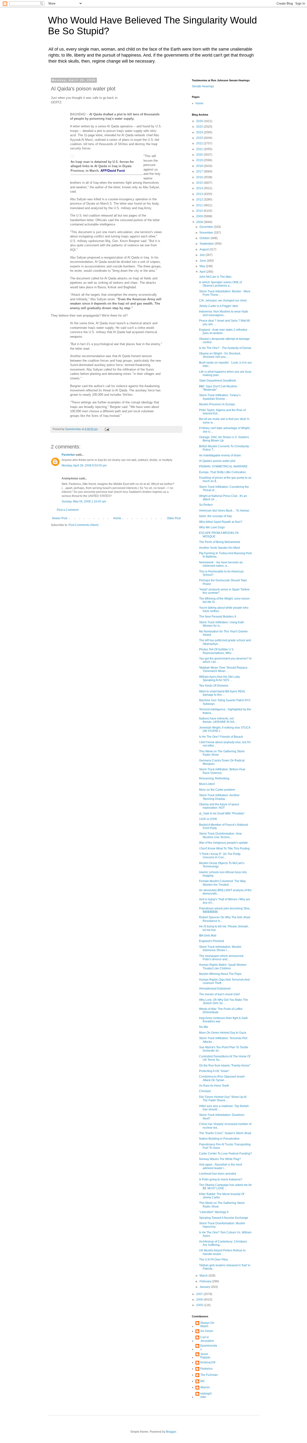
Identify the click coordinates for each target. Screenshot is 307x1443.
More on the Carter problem (217, 789)
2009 (200, 216)
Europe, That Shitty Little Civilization (222, 472)
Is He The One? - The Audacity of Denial (225, 348)
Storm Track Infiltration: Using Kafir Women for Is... (221, 624)
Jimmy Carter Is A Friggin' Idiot (218, 306)
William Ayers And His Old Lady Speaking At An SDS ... (219, 678)
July (203, 255)
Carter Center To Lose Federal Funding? (225, 1153)
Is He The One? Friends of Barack (221, 736)
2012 (200, 199)
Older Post (174, 518)
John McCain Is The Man (215, 276)
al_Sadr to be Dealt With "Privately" (222, 813)
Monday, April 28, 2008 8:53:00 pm (84, 465)
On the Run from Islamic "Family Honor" (224, 1065)
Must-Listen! (207, 784)
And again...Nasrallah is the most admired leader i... (220, 1166)
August (204, 249)
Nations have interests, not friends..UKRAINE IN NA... (217, 720)
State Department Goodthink (217, 380)
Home (117, 518)
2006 (200, 1299)
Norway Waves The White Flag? (220, 1159)
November (207, 232)
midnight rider (206, 1395)
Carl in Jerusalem (207, 1339)
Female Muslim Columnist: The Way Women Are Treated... (222, 882)
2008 (200, 222)
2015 (200, 182)
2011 (200, 205)
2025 (200, 126)
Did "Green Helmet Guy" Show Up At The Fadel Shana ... (222, 1098)
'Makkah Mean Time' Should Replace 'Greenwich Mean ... (223, 669)
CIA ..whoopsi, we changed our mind (223, 300)
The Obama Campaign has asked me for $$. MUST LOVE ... (225, 1186)
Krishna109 (207, 1362)
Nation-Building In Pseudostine (219, 1138)
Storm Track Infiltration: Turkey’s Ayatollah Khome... (220, 397)
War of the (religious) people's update (223, 842)
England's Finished (211, 941)
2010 (200, 210)
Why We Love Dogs (212, 527)
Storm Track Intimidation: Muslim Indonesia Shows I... (220, 948)
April (203, 271)
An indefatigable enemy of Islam (220, 455)
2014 (200, 188)
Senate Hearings (203, 86)
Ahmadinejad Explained (214, 988)
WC (202, 1381)
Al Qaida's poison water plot (217, 461)
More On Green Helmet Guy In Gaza (222, 1032)
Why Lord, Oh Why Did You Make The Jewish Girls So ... (223, 1001)
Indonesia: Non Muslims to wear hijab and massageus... (223, 313)
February (206, 1281)
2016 (200, 177)
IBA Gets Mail (207, 935)
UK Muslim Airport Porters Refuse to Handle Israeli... (222, 1252)
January (205, 1287)
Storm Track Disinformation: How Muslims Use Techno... (220, 835)
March (204, 1275)
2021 (200, 149)
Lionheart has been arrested (217, 1173)
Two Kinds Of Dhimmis (213, 685)
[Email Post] (107, 429)
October (205, 238)
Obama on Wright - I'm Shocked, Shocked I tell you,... (220, 355)
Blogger (171, 1431)
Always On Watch (207, 1324)
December (207, 227)
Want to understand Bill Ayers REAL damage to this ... (222, 693)
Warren (205, 1387)
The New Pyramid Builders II (217, 616)
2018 (200, 166)
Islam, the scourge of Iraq (215, 516)
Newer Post (59, 518)
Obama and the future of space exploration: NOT (219, 806)
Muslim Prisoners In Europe (217, 404)
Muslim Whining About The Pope (220, 974)
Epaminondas (208, 1347)
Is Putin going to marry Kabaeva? (220, 1179)
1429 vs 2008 (208, 819)
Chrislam (205, 1091)
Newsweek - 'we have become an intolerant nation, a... (221, 564)
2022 (200, 143)
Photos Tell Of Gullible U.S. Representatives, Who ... (216, 651)
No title (203, 1027)
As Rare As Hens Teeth (214, 1085)
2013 (200, 194)
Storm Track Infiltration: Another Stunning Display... (219, 797)
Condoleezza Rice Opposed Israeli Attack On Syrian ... (222, 1078)
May (203, 266)
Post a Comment (67, 510)
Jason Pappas (205, 1355)
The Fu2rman (209, 1375)
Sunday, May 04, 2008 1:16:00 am (84, 501)
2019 (200, 160)
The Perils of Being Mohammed (219, 542)
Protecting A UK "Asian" (214, 1071)
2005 (200, 1305)
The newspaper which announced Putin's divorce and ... (221, 957)
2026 (200, 121)
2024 (200, 132)
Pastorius (68, 454)
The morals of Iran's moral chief (219, 994)
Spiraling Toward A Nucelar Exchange (223, 1217)
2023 (200, 138)
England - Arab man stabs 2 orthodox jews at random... (223, 331)
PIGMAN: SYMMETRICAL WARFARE (223, 466)
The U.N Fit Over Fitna (213, 1259)
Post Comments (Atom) (84, 525)
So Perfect (206, 505)
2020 (200, 154)
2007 (200, 1294)
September (207, 243)
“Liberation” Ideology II (213, 1212)
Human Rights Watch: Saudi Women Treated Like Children (223, 966)
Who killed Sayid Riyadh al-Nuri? (220, 522)
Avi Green (206, 1331)
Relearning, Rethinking (214, 778)
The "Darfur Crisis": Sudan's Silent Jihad (225, 1133)
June (203, 260)
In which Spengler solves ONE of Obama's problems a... (220, 284)
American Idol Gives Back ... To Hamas (224, 510)
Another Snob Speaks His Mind (219, 547)
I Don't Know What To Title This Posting (224, 848)
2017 (200, 171)
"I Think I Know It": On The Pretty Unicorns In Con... (220, 855)
